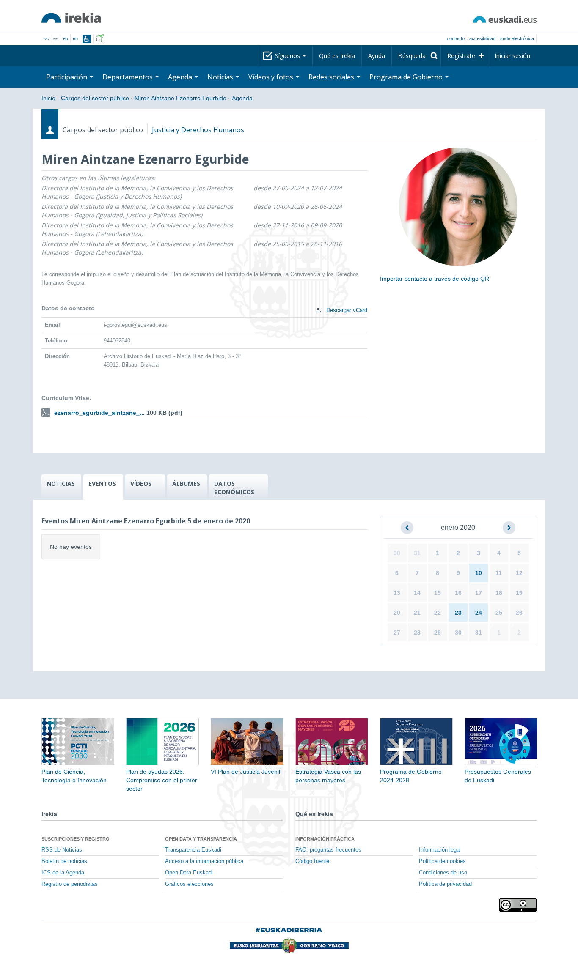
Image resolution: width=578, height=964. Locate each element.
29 (437, 632)
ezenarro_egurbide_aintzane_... (99, 412)
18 (498, 592)
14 (417, 592)
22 (437, 612)
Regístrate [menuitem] (461, 56)
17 (478, 592)
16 (458, 592)
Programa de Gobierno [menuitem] (406, 77)
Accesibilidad (482, 38)
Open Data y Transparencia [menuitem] (201, 838)
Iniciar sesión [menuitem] (512, 56)
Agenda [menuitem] (181, 77)
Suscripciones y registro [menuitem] (75, 838)
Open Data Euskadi (189, 873)
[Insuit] (87, 39)
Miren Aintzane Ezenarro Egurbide (180, 98)
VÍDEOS (140, 483)
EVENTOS (102, 483)
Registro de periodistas (69, 884)
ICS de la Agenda (62, 873)
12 (519, 573)
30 (397, 553)
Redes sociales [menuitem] (332, 77)
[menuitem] (416, 55)
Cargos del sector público (95, 98)
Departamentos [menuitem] (128, 77)
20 (397, 612)
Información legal (440, 850)
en (75, 38)
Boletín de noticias (64, 861)
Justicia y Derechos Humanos (198, 129)
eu (65, 38)
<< (46, 38)
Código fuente (312, 861)
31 (417, 553)
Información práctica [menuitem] (325, 838)
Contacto (456, 38)
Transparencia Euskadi (193, 850)
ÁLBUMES (186, 483)
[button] (407, 527)
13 (397, 592)
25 (498, 612)
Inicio (48, 98)
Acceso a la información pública (204, 861)
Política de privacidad (445, 884)
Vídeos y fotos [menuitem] (271, 77)
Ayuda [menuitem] (376, 56)
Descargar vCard (346, 310)
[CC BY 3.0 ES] (518, 905)
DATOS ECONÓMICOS (234, 487)
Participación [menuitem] (67, 77)
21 (417, 612)
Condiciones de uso (443, 873)
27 (397, 632)
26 (519, 612)
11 (498, 573)
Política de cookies (442, 861)
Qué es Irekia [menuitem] (337, 56)
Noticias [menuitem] (221, 77)
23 (458, 612)
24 (478, 612)
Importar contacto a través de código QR (434, 278)
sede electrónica (517, 38)
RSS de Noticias (61, 850)
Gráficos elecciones (189, 884)
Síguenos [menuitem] (288, 56)
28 (417, 632)
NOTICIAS (61, 483)
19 (519, 592)
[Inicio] (71, 18)
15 (437, 592)
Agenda (242, 98)
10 (478, 573)
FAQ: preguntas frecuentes (328, 850)
